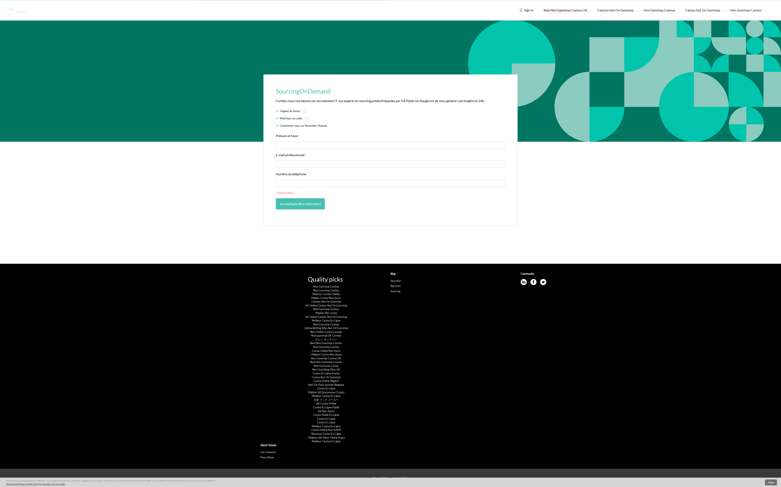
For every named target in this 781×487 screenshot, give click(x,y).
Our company (268, 452)
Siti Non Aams (326, 411)
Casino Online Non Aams (326, 350)
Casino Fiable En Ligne (326, 414)
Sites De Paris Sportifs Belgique (326, 384)
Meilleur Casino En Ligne (326, 320)
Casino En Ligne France (326, 373)
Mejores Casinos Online (326, 294)
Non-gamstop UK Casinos (326, 335)
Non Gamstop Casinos (659, 10)
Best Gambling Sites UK (326, 369)
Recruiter (395, 280)
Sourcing (395, 291)
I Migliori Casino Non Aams (326, 354)
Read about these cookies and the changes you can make (35, 484)
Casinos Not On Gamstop (616, 10)
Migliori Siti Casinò (326, 313)
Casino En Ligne (326, 388)
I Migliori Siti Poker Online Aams (326, 437)
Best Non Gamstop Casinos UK (565, 10)
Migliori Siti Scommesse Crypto (326, 392)
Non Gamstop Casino (326, 365)
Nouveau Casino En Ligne (326, 433)
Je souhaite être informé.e (300, 204)
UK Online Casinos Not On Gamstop (326, 305)
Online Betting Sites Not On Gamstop (326, 328)
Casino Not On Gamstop (702, 10)
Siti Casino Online (326, 403)
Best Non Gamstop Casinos (326, 343)
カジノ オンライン (326, 339)
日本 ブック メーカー (326, 399)
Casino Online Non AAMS (326, 429)
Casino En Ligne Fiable (326, 407)
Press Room (267, 457)
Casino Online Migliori (326, 380)
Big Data (395, 286)
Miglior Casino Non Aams (326, 298)
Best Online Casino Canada (326, 331)
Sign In (528, 10)
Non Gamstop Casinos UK (326, 358)
